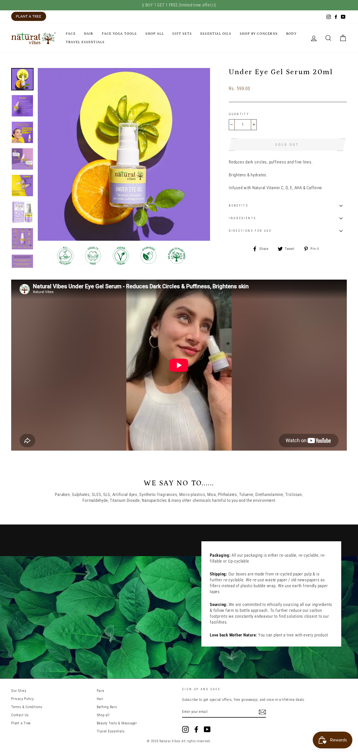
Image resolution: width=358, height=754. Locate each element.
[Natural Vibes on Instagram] (185, 729)
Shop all (154, 34)
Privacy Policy (22, 699)
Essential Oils (215, 34)
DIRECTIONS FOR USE (250, 231)
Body (291, 34)
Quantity (239, 114)
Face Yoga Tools (119, 34)
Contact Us (20, 715)
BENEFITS (238, 205)
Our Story (18, 691)
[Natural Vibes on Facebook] (196, 729)
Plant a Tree (21, 723)
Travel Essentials (85, 42)
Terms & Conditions (27, 707)
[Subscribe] (262, 712)
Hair (88, 34)
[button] (238, 82)
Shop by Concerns (259, 34)
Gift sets (182, 34)
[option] (124, 154)
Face (71, 34)
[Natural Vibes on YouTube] (207, 729)
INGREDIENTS (242, 218)
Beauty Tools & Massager (117, 723)
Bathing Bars (107, 707)
